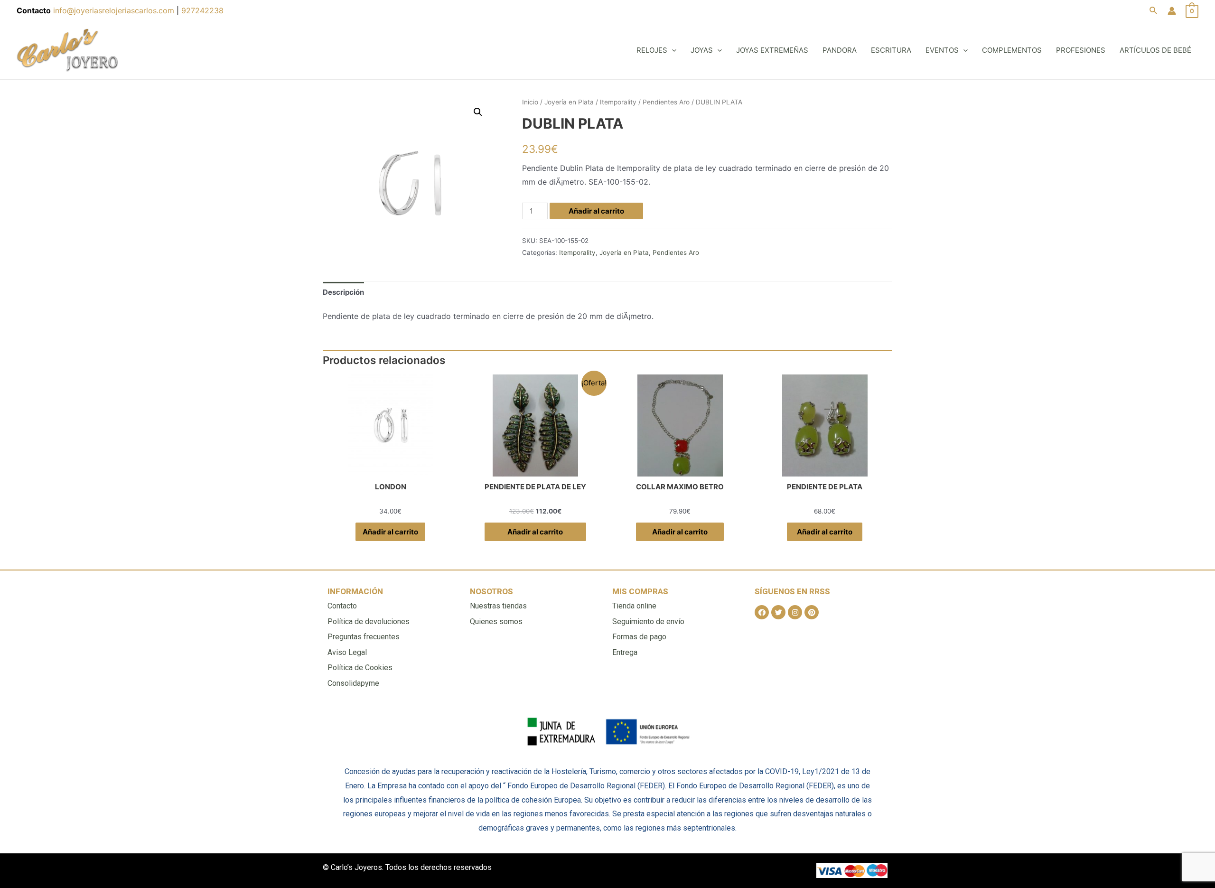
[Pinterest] (811, 612)
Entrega (624, 652)
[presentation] (671, 50)
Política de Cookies (360, 667)
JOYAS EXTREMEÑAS (772, 50)
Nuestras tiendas (498, 605)
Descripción (343, 292)
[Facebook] (762, 612)
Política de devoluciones (368, 621)
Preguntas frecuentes (363, 636)
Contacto (342, 605)
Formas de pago (639, 636)
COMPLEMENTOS (1012, 50)
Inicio (530, 102)
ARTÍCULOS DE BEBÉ (1155, 50)
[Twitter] (778, 612)
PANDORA (839, 50)
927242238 (202, 10)
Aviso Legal (347, 652)
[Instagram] (795, 612)
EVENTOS (942, 50)
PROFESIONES (1080, 50)
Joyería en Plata (569, 102)
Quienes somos (496, 621)
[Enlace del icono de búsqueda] (1154, 11)
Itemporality (618, 102)
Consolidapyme (353, 683)
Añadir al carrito (596, 210)
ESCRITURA (891, 50)
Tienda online (634, 605)
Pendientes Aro (666, 102)
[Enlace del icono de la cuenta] (1172, 11)
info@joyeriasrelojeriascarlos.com (115, 10)
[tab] (343, 292)
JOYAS (702, 50)
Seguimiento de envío (648, 621)
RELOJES (651, 50)
